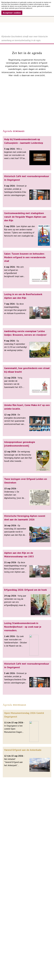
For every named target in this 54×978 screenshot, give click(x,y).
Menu (27, 19)
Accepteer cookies (12, 12)
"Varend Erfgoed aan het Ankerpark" (13, 764)
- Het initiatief (14, 757)
